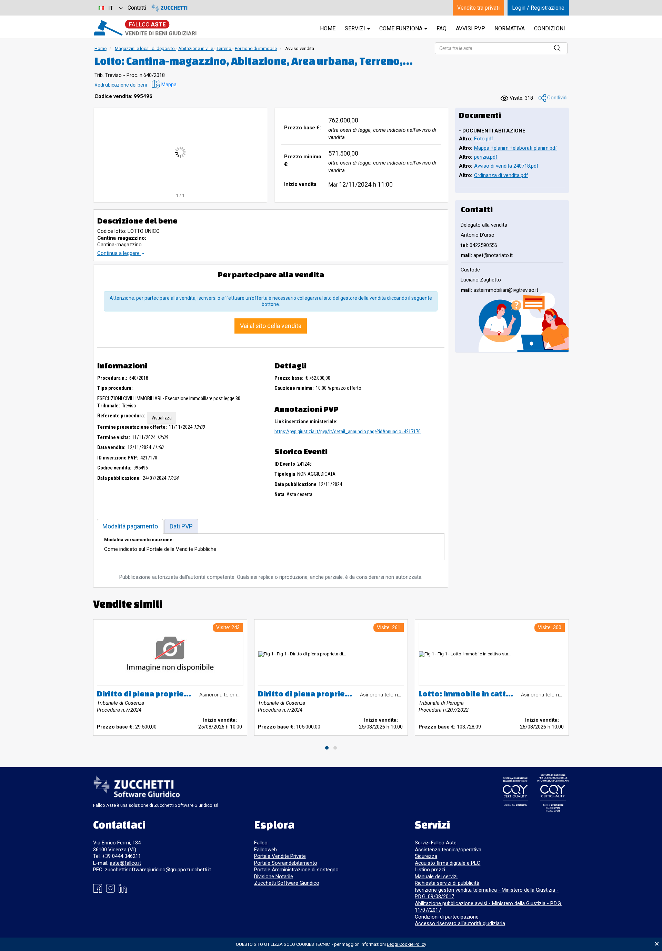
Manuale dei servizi (436, 876)
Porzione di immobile (256, 48)
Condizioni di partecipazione (447, 917)
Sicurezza (426, 856)
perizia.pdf (486, 157)
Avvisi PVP (470, 28)
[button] (164, 84)
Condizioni (549, 28)
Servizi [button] (356, 28)
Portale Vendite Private (280, 856)
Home (100, 48)
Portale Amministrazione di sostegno (296, 869)
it (110, 8)
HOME (327, 28)
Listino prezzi (430, 869)
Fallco (261, 843)
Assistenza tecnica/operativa (448, 849)
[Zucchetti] (169, 7)
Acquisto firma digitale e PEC (447, 863)
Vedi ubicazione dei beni (120, 85)
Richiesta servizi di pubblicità (447, 883)
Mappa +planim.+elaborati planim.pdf (515, 148)
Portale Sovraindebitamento (285, 863)
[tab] (130, 526)
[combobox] (110, 8)
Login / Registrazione (538, 7)
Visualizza (161, 417)
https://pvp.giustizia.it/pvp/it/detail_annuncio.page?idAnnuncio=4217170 (347, 431)
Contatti (137, 7)
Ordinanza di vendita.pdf (501, 175)
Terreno (224, 48)
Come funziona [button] (401, 28)
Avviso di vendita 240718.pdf (506, 166)
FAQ (442, 28)
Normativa (509, 28)
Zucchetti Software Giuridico (286, 883)
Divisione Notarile (273, 876)
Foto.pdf (483, 139)
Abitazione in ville (196, 48)
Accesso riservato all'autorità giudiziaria (460, 923)
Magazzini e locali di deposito (145, 48)
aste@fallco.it (125, 863)
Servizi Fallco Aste (436, 843)
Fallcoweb (265, 849)
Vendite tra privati (478, 7)
